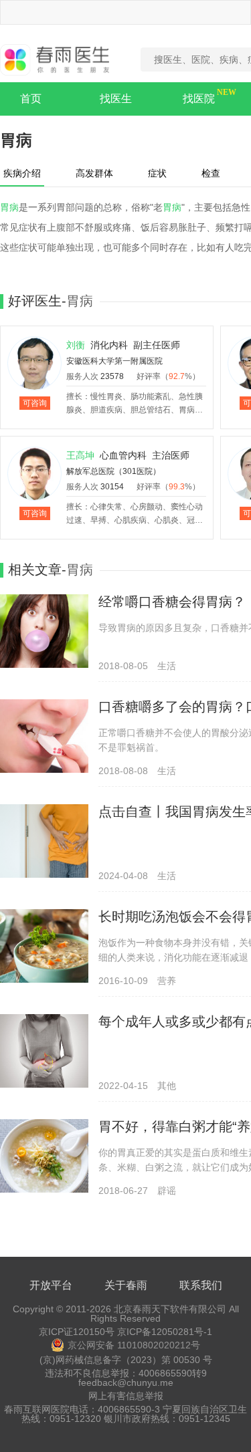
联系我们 (200, 1285)
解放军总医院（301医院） (113, 471)
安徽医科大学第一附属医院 (114, 361)
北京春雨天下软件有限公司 (170, 1309)
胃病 (9, 207)
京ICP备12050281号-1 (164, 1331)
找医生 (116, 98)
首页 (30, 98)
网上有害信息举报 (125, 1395)
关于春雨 (125, 1285)
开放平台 (50, 1285)
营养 (166, 980)
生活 (166, 665)
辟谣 (166, 1190)
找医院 (199, 98)
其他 (166, 1085)
